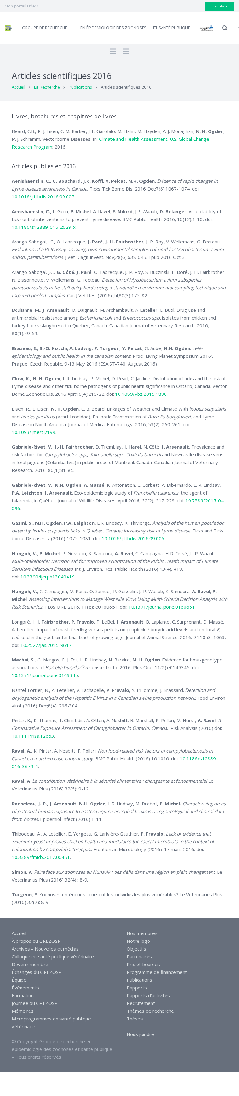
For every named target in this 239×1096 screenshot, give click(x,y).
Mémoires (23, 1011)
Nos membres (142, 933)
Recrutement (141, 1003)
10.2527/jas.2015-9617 (46, 645)
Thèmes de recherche (150, 1011)
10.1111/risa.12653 (33, 736)
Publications (80, 87)
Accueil (18, 87)
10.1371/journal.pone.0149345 (45, 675)
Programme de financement (157, 972)
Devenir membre (30, 964)
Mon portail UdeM (21, 6)
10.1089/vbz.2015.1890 (141, 394)
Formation (23, 995)
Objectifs (136, 949)
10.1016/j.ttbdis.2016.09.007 (43, 196)
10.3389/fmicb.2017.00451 (41, 857)
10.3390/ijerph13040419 (48, 576)
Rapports (137, 987)
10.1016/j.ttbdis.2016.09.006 (133, 538)
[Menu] (113, 51)
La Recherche (47, 87)
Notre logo (138, 941)
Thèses (135, 1018)
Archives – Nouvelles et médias (45, 949)
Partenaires (139, 956)
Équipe (19, 980)
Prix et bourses (143, 964)
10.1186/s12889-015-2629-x (44, 227)
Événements (25, 987)
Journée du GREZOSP (35, 1003)
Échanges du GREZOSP (37, 972)
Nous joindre (140, 1034)
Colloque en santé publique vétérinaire (53, 956)
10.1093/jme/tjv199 (33, 432)
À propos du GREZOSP (36, 941)
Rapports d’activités (148, 995)
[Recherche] (224, 28)
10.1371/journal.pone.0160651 (162, 607)
